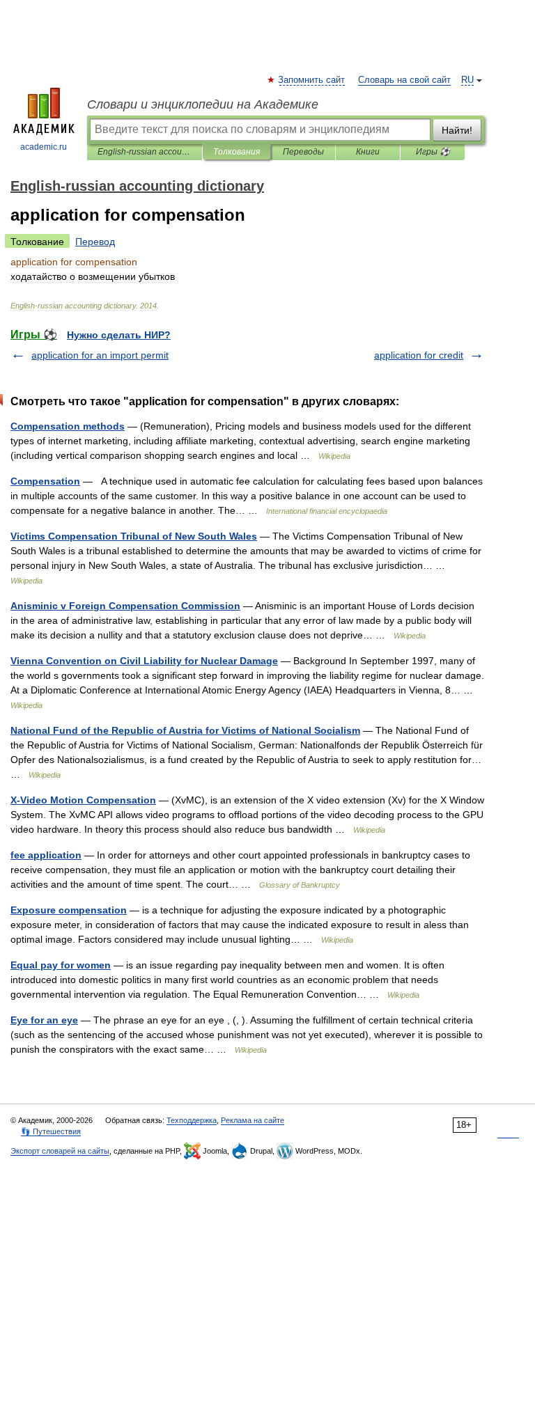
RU (467, 80)
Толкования (236, 152)
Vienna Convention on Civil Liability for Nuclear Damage (144, 660)
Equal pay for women (60, 965)
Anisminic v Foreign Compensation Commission (125, 605)
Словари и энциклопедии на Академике (202, 104)
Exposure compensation (68, 910)
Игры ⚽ (433, 152)
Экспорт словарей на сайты (59, 1151)
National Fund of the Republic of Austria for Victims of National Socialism (185, 730)
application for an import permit (100, 355)
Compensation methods (67, 426)
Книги (368, 152)
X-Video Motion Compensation (83, 800)
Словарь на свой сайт (404, 80)
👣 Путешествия (51, 1131)
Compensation (45, 481)
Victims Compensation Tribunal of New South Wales (133, 536)
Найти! (457, 130)
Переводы (303, 152)
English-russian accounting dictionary (145, 152)
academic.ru (43, 147)
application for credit (418, 355)
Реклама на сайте (252, 1120)
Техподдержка (191, 1120)
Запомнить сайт (312, 80)
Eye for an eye (44, 1020)
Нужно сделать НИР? (119, 334)
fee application (46, 855)
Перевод (95, 241)
